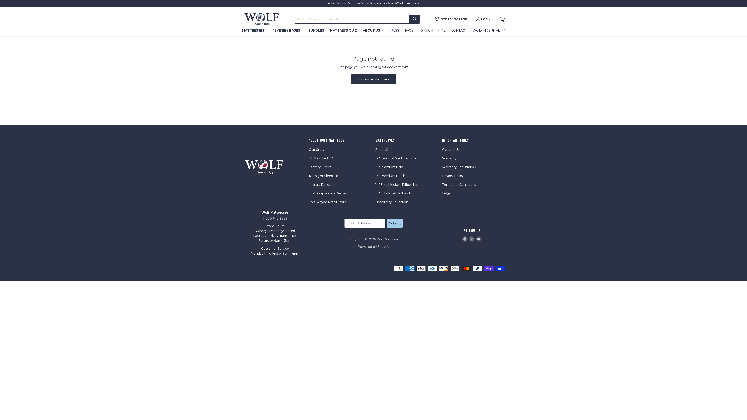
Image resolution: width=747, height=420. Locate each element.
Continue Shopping (374, 79)
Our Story (316, 149)
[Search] (414, 19)
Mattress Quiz (343, 30)
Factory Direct (320, 167)
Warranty (449, 158)
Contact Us (450, 149)
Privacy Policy (453, 176)
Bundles (316, 30)
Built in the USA (321, 158)
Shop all (381, 149)
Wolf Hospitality (489, 30)
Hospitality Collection (391, 202)
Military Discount (322, 184)
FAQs (446, 193)
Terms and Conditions (459, 184)
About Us (372, 30)
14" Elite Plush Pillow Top (395, 193)
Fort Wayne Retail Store (327, 202)
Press (393, 30)
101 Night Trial (432, 30)
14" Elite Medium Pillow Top (396, 184)
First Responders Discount (329, 193)
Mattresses (253, 30)
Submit (395, 223)
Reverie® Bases (287, 30)
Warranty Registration (459, 167)
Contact (459, 30)
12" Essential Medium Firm (395, 158)
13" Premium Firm (389, 167)
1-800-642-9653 (275, 218)
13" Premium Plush (390, 176)
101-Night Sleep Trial (325, 176)
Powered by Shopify (373, 246)
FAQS (409, 30)
